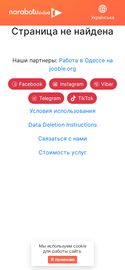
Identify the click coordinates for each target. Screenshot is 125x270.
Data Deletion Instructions (62, 124)
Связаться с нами (62, 138)
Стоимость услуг (62, 152)
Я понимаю (63, 259)
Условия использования (62, 110)
